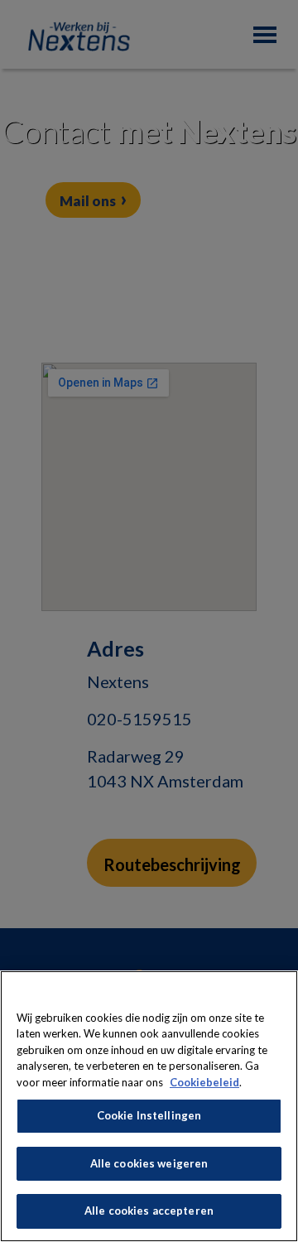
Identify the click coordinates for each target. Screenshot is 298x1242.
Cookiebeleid (204, 1082)
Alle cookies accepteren (149, 1210)
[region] (149, 1106)
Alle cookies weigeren (149, 1163)
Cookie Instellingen (149, 1115)
